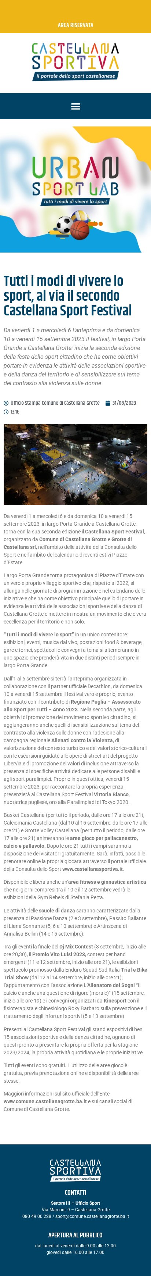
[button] (75, 106)
